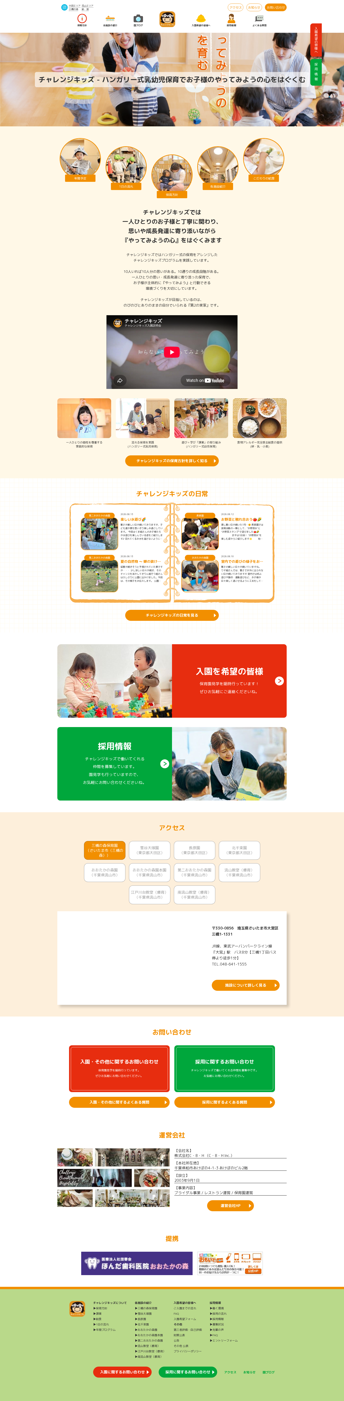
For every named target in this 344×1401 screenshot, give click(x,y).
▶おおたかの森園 (146, 1330)
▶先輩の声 (217, 1330)
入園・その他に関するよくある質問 (119, 1102)
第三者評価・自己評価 (188, 1330)
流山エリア (87, 5)
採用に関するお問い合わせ (187, 1372)
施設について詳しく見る (245, 985)
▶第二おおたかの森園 (149, 1340)
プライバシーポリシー (188, 1351)
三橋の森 (73, 9)
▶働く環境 (217, 1308)
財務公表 (179, 1335)
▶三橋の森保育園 (146, 1308)
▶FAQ (214, 1335)
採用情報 (231, 25)
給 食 (85, 9)
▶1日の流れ (101, 1324)
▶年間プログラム (104, 1330)
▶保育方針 (100, 1308)
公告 (176, 1340)
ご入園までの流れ (185, 1308)
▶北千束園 (142, 1324)
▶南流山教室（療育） (149, 1357)
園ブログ (138, 25)
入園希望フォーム (185, 1319)
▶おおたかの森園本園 (149, 1335)
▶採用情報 (217, 1319)
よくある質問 (260, 25)
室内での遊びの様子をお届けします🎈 (242, 561)
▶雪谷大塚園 (143, 1314)
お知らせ (254, 7)
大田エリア (75, 5)
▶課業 (97, 1314)
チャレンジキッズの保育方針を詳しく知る (172, 460)
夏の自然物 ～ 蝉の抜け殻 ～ (141, 561)
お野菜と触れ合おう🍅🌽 (241, 519)
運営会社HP (231, 1205)
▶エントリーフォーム (224, 1340)
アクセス (236, 7)
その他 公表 (181, 1346)
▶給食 (97, 1319)
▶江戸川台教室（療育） (150, 1351)
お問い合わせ (276, 7)
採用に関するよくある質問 (224, 1102)
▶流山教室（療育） (147, 1346)
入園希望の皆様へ (201, 25)
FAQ (176, 1314)
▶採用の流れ (218, 1314)
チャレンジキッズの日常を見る (172, 615)
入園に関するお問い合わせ (122, 1372)
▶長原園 (140, 1319)
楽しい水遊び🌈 (133, 519)
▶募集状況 (217, 1324)
